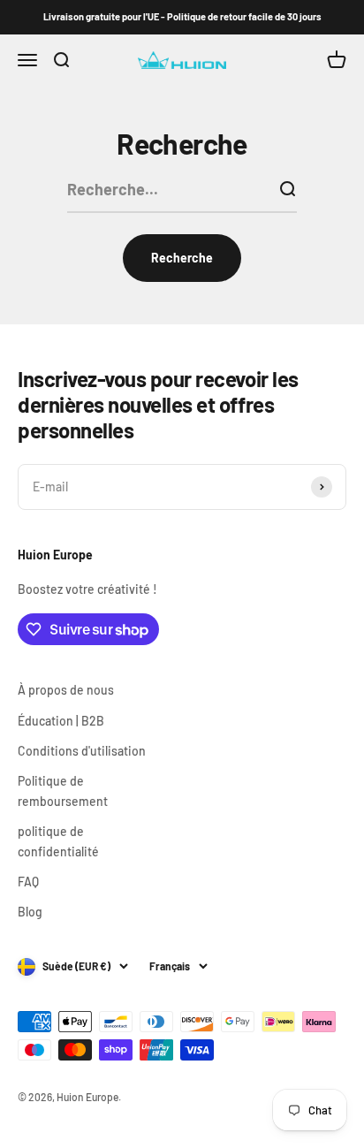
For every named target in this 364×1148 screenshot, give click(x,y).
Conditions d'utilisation (82, 750)
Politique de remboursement (63, 790)
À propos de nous (66, 689)
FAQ (28, 881)
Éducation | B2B (61, 720)
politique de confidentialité (58, 841)
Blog (30, 911)
